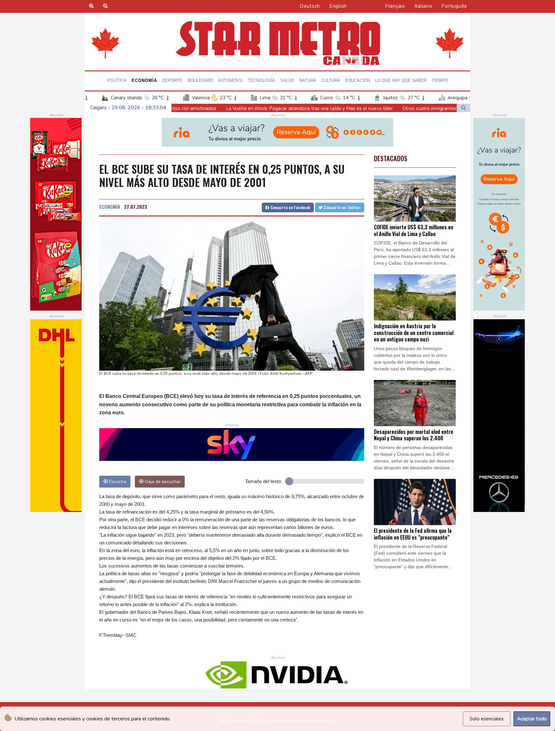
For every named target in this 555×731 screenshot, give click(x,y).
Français (395, 6)
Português (454, 6)
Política (117, 80)
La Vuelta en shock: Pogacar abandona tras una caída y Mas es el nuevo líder (243, 108)
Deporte (172, 80)
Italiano (423, 6)
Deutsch (310, 6)
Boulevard (200, 80)
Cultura (330, 80)
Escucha (117, 481)
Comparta (289, 207)
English (338, 6)
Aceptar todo (532, 719)
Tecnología (261, 80)
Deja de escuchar (162, 481)
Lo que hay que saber (401, 80)
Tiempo (440, 80)
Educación (357, 80)
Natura (307, 80)
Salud (287, 80)
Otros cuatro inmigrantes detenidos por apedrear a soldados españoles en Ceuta (425, 108)
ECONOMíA (109, 206)
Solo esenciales (487, 719)
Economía (144, 80)
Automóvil (230, 80)
